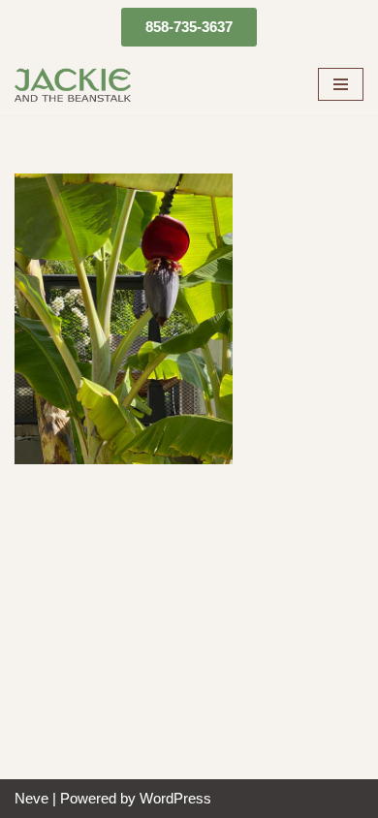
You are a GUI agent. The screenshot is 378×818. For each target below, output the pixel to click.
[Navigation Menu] (340, 84)
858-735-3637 (189, 26)
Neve (31, 798)
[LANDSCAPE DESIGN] (73, 85)
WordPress (175, 798)
